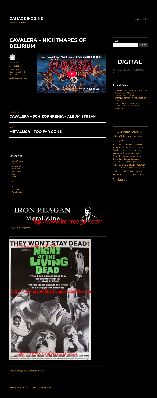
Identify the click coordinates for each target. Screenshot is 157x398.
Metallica (123, 168)
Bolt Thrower (127, 145)
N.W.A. (144, 168)
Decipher (126, 153)
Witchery (128, 180)
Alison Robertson (122, 136)
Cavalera (18, 78)
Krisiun (138, 162)
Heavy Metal (14, 72)
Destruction (135, 153)
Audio (11, 69)
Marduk (132, 165)
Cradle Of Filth (127, 150)
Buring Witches (118, 147)
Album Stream (17, 161)
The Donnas (137, 174)
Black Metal (14, 63)
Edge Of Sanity (130, 156)
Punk (14, 182)
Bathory (134, 141)
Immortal (135, 159)
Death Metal (20, 69)
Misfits (131, 168)
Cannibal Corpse (139, 147)
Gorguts (127, 159)
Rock (13, 187)
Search (115, 41)
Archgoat (116, 141)
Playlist (14, 177)
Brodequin (138, 145)
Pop (13, 179)
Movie (14, 174)
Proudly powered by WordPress (38, 387)
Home (136, 19)
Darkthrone (117, 153)
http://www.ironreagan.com (19, 228)
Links (145, 19)
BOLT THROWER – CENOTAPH (127, 103)
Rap (13, 184)
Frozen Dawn (118, 159)
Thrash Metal (17, 192)
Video (17, 75)
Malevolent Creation (120, 165)
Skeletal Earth (140, 171)
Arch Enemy (137, 136)
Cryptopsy (137, 150)
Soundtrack (16, 189)
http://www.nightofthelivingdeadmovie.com (26, 371)
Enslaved (140, 156)
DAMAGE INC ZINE (26, 18)
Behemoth (117, 145)
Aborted (116, 133)
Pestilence (117, 171)
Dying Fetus (119, 156)
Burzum (128, 147)
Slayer (116, 174)
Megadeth (116, 168)
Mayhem (141, 165)
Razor (132, 171)
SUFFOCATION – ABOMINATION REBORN (131, 90)
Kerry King (129, 162)
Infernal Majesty (118, 162)
